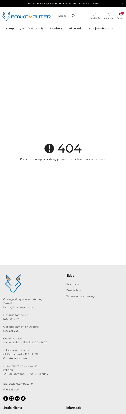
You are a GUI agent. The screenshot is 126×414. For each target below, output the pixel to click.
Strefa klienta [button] (12, 407)
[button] (119, 29)
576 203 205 (11, 389)
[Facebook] (5, 398)
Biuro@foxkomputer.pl (18, 383)
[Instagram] (11, 398)
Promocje (72, 284)
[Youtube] (17, 398)
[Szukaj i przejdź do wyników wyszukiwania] (73, 16)
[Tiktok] (23, 398)
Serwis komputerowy (80, 296)
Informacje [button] (74, 407)
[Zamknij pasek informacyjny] (122, 3)
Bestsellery (73, 290)
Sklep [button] (70, 275)
